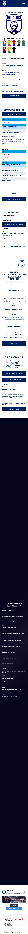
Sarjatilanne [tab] (6, 122)
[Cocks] (9, 43)
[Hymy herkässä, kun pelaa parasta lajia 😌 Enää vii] (6, 899)
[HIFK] (4, 50)
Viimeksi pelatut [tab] (7, 119)
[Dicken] (14, 43)
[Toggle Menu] (23, 3)
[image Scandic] (20, 920)
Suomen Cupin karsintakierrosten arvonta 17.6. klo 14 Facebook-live (13, 247)
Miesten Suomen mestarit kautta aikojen (13, 633)
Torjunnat (6, 168)
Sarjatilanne (6, 130)
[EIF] (18, 43)
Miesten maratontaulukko (9, 627)
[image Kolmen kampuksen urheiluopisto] (9, 925)
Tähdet (5, 178)
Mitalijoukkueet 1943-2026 (9, 658)
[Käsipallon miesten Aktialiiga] (4, 3)
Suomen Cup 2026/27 (7, 241)
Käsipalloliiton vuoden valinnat (11, 684)
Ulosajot (5, 173)
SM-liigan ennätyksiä (7, 664)
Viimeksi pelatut (7, 125)
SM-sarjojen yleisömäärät (9, 622)
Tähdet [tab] (5, 160)
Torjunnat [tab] (6, 154)
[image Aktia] (9, 920)
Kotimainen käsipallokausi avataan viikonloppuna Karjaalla (11, 73)
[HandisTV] (14, 264)
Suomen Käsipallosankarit (9, 697)
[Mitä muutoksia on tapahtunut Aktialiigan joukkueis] (22, 899)
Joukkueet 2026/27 (14, 38)
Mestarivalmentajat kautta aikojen (11, 640)
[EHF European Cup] (14, 364)
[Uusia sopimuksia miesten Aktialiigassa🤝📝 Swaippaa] (14, 899)
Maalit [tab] (5, 151)
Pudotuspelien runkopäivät (9, 85)
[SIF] (9, 50)
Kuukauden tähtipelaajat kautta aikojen (12, 616)
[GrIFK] (23, 43)
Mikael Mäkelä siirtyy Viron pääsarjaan (12, 91)
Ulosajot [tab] (5, 157)
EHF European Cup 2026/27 (9, 389)
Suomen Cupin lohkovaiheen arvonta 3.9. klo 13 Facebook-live (13, 59)
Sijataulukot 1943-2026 (8, 610)
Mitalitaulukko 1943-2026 (9, 652)
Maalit (5, 163)
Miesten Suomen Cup (7, 678)
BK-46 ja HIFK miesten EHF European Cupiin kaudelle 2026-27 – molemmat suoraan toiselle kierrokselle (13, 396)
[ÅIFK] (14, 50)
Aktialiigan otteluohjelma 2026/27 (11, 80)
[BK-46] (4, 43)
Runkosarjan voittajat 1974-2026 (11, 646)
